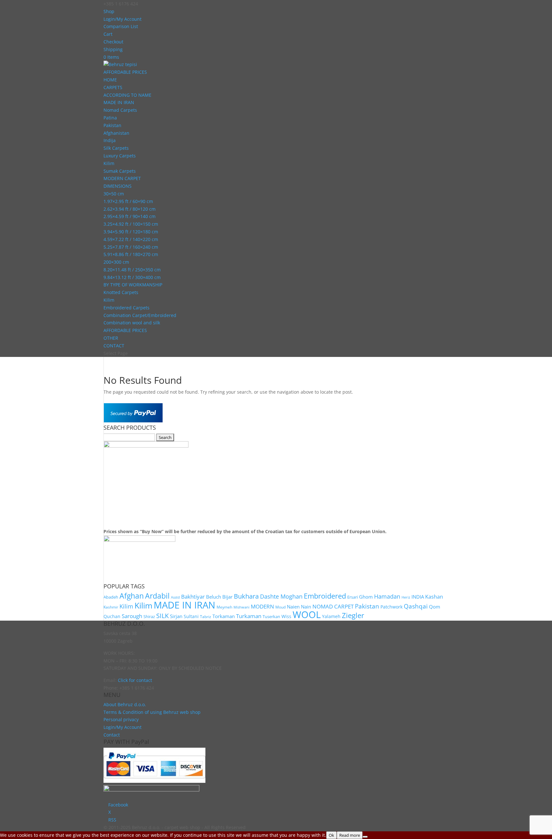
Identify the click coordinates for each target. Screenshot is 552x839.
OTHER (110, 338)
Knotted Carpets (120, 292)
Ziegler (353, 615)
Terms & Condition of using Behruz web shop (152, 712)
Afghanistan (116, 133)
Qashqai (416, 606)
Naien (293, 606)
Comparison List (120, 26)
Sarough (132, 616)
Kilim (108, 163)
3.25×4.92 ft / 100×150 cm (130, 224)
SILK (162, 615)
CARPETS (112, 87)
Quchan (111, 616)
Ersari (352, 597)
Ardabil (157, 596)
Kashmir (110, 607)
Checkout (113, 42)
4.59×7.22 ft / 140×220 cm (130, 239)
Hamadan (387, 596)
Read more (349, 835)
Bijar (227, 596)
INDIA (417, 596)
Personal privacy (121, 719)
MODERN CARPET (122, 178)
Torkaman (223, 616)
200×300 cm (116, 262)
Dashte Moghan (281, 596)
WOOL (307, 614)
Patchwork (391, 607)
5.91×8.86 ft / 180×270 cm (130, 254)
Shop (108, 11)
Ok (331, 835)
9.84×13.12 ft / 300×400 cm (132, 277)
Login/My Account (122, 19)
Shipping (113, 49)
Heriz (406, 597)
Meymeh (224, 607)
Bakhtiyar (193, 596)
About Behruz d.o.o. (124, 704)
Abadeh (110, 597)
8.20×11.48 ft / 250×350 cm (132, 270)
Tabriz (205, 616)
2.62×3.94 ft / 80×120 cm (129, 209)
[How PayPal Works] (133, 421)
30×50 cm (113, 194)
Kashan (434, 596)
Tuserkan (271, 616)
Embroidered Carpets (126, 308)
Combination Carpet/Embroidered (139, 315)
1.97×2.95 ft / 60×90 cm (128, 201)
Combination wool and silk (131, 323)
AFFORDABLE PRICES (125, 72)
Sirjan (176, 616)
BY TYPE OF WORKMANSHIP (132, 285)
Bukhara (246, 596)
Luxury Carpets (119, 156)
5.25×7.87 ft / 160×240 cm (130, 247)
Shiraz (149, 616)
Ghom (366, 596)
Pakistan (112, 125)
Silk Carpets (116, 148)
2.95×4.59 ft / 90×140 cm (129, 216)
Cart (107, 34)
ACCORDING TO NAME (127, 95)
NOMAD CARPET (333, 606)
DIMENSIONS (117, 186)
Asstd (175, 597)
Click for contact (135, 680)
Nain (306, 606)
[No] (365, 837)
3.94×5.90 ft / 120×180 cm (130, 232)
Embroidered (325, 596)
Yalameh (331, 616)
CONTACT (113, 346)
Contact (111, 735)
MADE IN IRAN (118, 102)
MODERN (262, 606)
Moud (280, 607)
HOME (110, 80)
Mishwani (241, 607)
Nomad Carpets (120, 110)
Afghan (131, 596)
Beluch (213, 596)
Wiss (286, 616)
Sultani (191, 616)
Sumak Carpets (119, 171)
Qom (434, 606)
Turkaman (248, 616)
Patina (110, 118)
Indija (109, 140)
